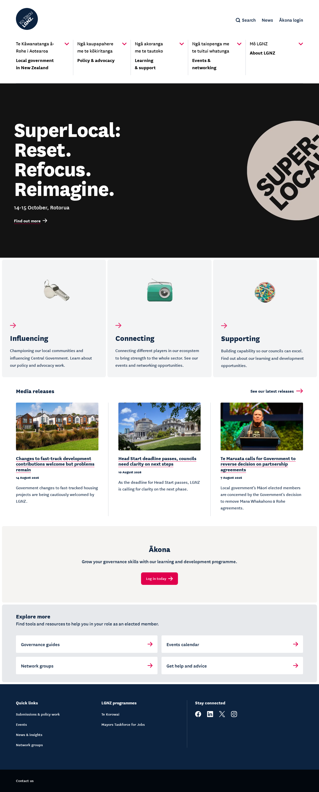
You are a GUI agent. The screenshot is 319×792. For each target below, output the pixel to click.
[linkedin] (210, 715)
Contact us (25, 780)
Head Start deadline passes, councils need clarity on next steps (157, 461)
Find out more (27, 221)
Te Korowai (110, 714)
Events (21, 724)
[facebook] (198, 715)
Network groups (29, 744)
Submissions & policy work (38, 714)
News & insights (29, 734)
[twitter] (222, 715)
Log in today (156, 578)
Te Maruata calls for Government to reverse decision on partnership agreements (258, 463)
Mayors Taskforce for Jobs (123, 724)
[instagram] (234, 715)
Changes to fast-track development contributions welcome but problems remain (55, 463)
